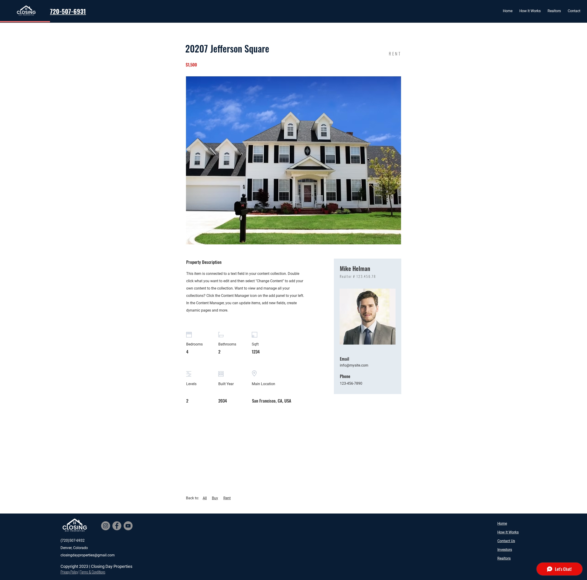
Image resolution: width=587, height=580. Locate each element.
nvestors (505, 549)
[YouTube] (128, 525)
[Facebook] (116, 525)
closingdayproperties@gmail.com (88, 555)
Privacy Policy (69, 572)
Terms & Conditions (92, 572)
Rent (227, 498)
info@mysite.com (354, 365)
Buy (215, 498)
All (205, 498)
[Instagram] (105, 525)
